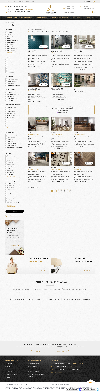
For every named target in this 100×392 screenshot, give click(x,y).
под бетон (11, 122)
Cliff (75, 89)
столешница (11, 145)
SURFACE (32, 51)
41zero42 (10, 32)
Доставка (14, 1)
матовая (11, 96)
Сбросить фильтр (14, 215)
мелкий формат (12, 194)
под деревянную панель (14, 126)
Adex (9, 38)
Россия (10, 72)
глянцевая (11, 92)
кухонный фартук (13, 143)
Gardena (77, 133)
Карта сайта (19, 384)
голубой (10, 162)
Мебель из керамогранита (60, 17)
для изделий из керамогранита (15, 148)
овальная (10, 196)
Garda (53, 133)
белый (10, 158)
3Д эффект (11, 107)
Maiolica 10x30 (57, 89)
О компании (10, 363)
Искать (89, 12)
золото (10, 168)
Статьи (8, 366)
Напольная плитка (42, 17)
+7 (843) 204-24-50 (15, 9)
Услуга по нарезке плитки (83, 259)
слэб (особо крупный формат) (14, 202)
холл (10, 139)
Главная (7, 22)
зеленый (11, 166)
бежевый (11, 156)
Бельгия (10, 59)
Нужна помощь (61, 351)
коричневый (11, 170)
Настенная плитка (26, 17)
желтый (10, 164)
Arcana (10, 46)
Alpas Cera (11, 42)
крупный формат (13, 192)
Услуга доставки (38, 258)
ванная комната (13, 135)
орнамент (11, 115)
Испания (10, 64)
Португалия (11, 70)
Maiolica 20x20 (34, 89)
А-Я (71, 31)
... (67, 191)
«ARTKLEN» (66, 384)
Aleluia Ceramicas (12, 40)
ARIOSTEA (10, 36)
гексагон (10, 187)
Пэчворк (10, 109)
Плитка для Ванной (34, 371)
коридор (11, 137)
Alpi (29, 133)
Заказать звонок (28, 9)
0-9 (67, 31)
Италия (10, 66)
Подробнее (13, 245)
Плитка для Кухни (34, 369)
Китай (10, 68)
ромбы (9, 200)
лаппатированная (13, 94)
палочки (10, 117)
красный (10, 172)
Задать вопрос (38, 351)
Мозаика (10, 83)
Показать (14, 211)
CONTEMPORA (57, 51)
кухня (10, 141)
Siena (30, 167)
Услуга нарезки (76, 17)
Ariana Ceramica (12, 48)
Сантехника (89, 17)
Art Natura (11, 50)
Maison (76, 167)
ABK (9, 34)
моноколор (11, 113)
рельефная (11, 100)
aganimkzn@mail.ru (79, 347)
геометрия (11, 111)
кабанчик (10, 189)
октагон (10, 198)
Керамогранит (12, 79)
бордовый (11, 160)
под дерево (11, 124)
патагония (11, 119)
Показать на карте (78, 363)
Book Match (11, 183)
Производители (12, 17)
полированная (12, 98)
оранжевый (11, 174)
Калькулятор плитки (24, 1)
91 (71, 191)
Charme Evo (78, 51)
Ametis (10, 44)
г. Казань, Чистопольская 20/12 (17, 6)
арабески (10, 185)
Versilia (54, 167)
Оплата (7, 1)
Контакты (34, 1)
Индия (10, 62)
